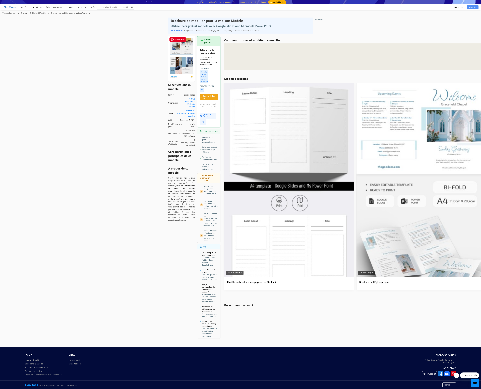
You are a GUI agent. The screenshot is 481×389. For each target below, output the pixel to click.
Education (57, 7)
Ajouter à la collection (207, 116)
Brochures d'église (367, 273)
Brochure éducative (235, 273)
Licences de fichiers (33, 360)
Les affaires (37, 7)
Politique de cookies (33, 371)
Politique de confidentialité (36, 367)
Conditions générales (34, 364)
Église (48, 7)
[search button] (132, 7)
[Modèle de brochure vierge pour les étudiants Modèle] (289, 180)
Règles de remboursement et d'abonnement (43, 374)
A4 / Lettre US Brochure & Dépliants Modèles (186, 113)
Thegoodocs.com (10, 13)
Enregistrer (179, 39)
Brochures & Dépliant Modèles (34, 13)
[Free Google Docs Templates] (10, 7)
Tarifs (92, 7)
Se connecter (457, 7)
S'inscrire (472, 7)
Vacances (82, 7)
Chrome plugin (75, 360)
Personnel (70, 7)
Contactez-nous (75, 364)
